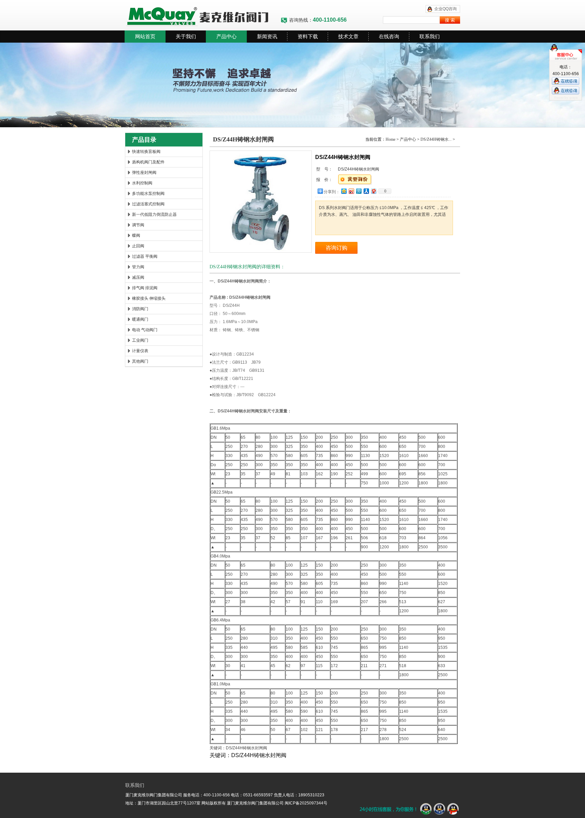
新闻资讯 (267, 36)
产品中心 (226, 36)
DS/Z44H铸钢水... (436, 139)
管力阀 (138, 267)
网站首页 (145, 36)
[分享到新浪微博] (351, 191)
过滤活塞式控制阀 (148, 204)
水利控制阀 (142, 183)
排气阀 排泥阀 (144, 288)
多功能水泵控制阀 (148, 193)
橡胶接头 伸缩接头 (149, 298)
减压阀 (138, 277)
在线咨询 (389, 36)
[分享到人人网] (366, 191)
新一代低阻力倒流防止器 (154, 214)
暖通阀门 (140, 319)
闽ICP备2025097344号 (306, 803)
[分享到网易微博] (373, 191)
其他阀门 (140, 361)
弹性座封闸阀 (144, 172)
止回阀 (138, 246)
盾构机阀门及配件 (148, 162)
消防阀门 (140, 308)
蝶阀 (136, 235)
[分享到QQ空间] (343, 191)
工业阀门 (140, 340)
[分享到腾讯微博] (358, 191)
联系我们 (429, 36)
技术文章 (348, 36)
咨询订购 (336, 248)
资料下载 (308, 36)
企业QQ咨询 (445, 8)
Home (390, 139)
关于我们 (186, 36)
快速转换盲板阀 (146, 151)
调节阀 (138, 225)
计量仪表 (140, 350)
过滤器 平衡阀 (144, 256)
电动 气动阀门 (144, 329)
